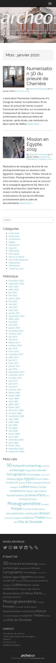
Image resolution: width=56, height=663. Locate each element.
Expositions (14, 245)
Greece (21, 482)
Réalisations (32, 159)
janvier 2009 (14, 395)
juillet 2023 (14, 289)
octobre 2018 (15, 345)
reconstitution (15, 513)
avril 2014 (13, 383)
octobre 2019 (15, 333)
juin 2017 (13, 360)
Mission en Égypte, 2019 (38, 144)
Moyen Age (32, 491)
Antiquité (18, 466)
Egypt (20, 479)
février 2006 (14, 433)
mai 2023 (13, 295)
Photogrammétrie (24, 503)
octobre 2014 (15, 378)
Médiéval (43, 491)
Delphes (11, 479)
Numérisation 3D (17, 495)
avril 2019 (13, 339)
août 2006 (13, 419)
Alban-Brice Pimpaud (38, 88)
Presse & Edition (16, 256)
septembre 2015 (16, 372)
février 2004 (14, 445)
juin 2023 (13, 292)
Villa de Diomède (30, 522)
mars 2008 (14, 398)
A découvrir (14, 233)
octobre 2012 (15, 389)
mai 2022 (13, 301)
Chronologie (33, 474)
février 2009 (14, 392)
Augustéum (31, 470)
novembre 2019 (16, 330)
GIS (16, 482)
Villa (15, 522)
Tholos (49, 518)
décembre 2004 (16, 439)
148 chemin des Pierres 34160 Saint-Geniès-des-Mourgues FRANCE (19, 636)
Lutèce (24, 486)
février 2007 (14, 407)
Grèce (28, 482)
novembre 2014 (16, 375)
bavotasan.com (37, 658)
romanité (8, 518)
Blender (42, 470)
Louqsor (14, 487)
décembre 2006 (16, 410)
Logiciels (13, 248)
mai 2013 (13, 386)
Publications (14, 262)
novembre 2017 (16, 354)
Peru (48, 496)
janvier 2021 (14, 313)
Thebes (40, 517)
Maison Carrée (38, 487)
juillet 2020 (14, 319)
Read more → (35, 124)
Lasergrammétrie (41, 482)
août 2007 (13, 401)
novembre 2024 (16, 280)
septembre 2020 (16, 316)
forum (38, 479)
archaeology (33, 466)
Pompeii (45, 504)
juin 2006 (13, 425)
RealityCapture (38, 509)
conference (45, 475)
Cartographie (16, 474)
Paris (41, 495)
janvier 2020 (14, 327)
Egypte (29, 479)
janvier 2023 (14, 298)
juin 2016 (13, 369)
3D (9, 465)
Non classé (14, 253)
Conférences (14, 239)
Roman (44, 513)
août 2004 (13, 442)
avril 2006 (13, 430)
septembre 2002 (16, 451)
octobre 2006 (15, 413)
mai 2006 (13, 428)
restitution (32, 513)
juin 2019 (13, 336)
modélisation (17, 491)
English (12, 242)
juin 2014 (13, 380)
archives (46, 466)
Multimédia (14, 250)
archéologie (17, 470)
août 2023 (13, 286)
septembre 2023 (16, 283)
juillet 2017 (14, 357)
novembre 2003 (16, 448)
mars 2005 (14, 436)
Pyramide (27, 509)
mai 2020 (13, 322)
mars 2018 (14, 351)
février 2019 (14, 342)
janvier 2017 (14, 366)
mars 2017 (14, 363)
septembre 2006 (16, 416)
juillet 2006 (14, 422)
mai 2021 (13, 304)
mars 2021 (14, 310)
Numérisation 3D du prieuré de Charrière (39, 76)
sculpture (28, 517)
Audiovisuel (44, 157)
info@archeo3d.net (12, 645)
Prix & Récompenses (18, 259)
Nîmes (32, 495)
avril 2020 (13, 324)
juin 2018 (13, 348)
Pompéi (16, 508)
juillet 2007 (14, 404)
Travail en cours (23, 91)
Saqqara (17, 517)
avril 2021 (13, 307)
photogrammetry (28, 499)
